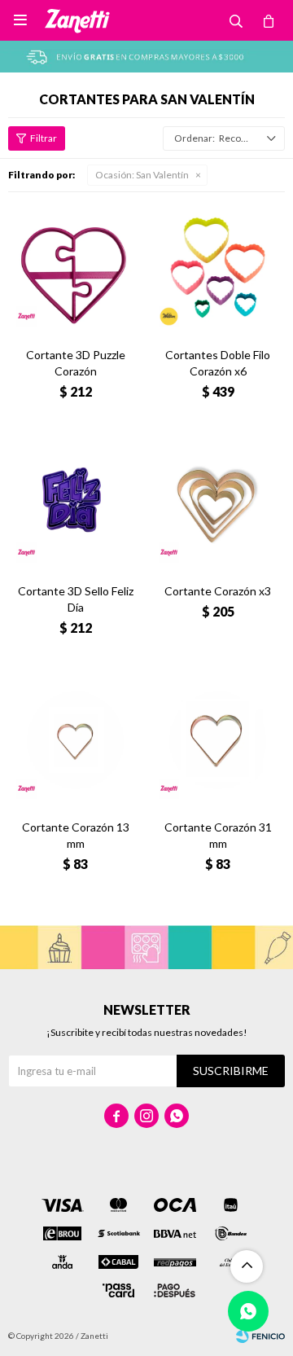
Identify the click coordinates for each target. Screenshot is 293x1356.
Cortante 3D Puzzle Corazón (75, 363)
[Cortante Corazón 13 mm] (75, 740)
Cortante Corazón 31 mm (218, 835)
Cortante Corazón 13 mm (75, 835)
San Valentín (142, 175)
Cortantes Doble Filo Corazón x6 (217, 363)
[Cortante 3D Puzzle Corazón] (75, 267)
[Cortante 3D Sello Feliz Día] (75, 504)
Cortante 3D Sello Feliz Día (75, 599)
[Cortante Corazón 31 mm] (218, 740)
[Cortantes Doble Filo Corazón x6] (218, 267)
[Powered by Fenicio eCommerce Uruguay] (260, 1335)
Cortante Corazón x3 (217, 591)
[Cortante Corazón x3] (218, 504)
